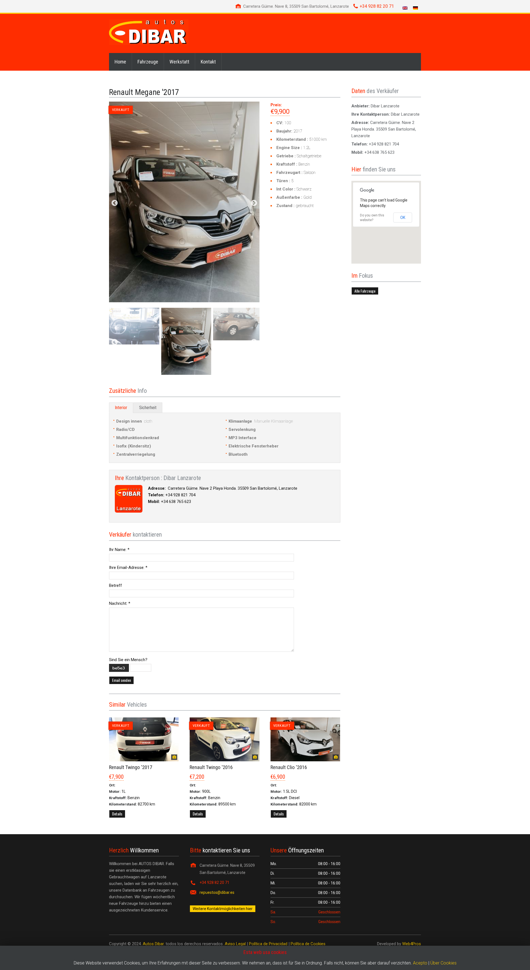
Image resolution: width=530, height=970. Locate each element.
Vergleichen (144, 825)
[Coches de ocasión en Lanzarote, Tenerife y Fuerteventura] (149, 32)
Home (120, 62)
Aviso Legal (235, 943)
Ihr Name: (119, 549)
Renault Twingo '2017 (130, 767)
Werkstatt (179, 62)
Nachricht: (119, 603)
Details (117, 814)
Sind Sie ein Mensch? (128, 659)
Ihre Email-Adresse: (128, 567)
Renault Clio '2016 (289, 767)
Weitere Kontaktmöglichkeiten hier (223, 909)
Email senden (121, 680)
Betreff (115, 585)
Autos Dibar (153, 943)
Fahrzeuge (147, 62)
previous (114, 203)
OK (402, 217)
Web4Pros (411, 943)
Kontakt (208, 62)
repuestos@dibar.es (217, 892)
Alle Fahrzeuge (364, 291)
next (254, 203)
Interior (121, 407)
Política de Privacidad (268, 943)
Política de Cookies (308, 943)
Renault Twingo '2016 (211, 767)
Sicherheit (148, 407)
